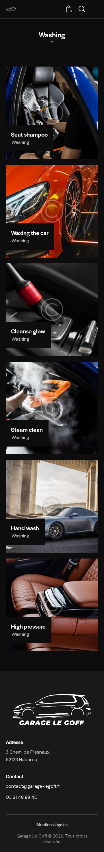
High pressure (28, 626)
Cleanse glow (28, 331)
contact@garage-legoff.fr (33, 786)
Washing (20, 142)
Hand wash (25, 528)
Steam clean (27, 430)
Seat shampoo (29, 134)
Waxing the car (30, 233)
